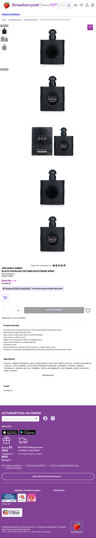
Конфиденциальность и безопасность (18, 527)
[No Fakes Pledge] (31, 500)
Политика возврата (36, 465)
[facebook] (54, 265)
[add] (18, 310)
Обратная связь (14, 468)
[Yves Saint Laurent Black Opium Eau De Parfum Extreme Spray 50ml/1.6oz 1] (4, 31)
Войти (9, 288)
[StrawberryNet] (21, 5)
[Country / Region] (75, 5)
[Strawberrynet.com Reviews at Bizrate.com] (9, 501)
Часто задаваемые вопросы (64, 465)
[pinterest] (56, 265)
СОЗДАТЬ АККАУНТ (21, 288)
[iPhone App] (10, 434)
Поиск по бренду (11, 14)
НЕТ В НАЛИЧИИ (54, 310)
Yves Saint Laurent (12, 268)
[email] (62, 265)
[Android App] (28, 434)
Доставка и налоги (12, 465)
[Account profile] (87, 5)
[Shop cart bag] (92, 5)
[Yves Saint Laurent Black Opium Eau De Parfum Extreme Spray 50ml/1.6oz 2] (4, 39)
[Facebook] (45, 419)
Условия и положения (47, 527)
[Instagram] (52, 419)
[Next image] (4, 69)
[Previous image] (4, 26)
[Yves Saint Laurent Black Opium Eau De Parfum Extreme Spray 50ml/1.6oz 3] (4, 47)
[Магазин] (50, 6)
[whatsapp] (64, 265)
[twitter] (59, 265)
